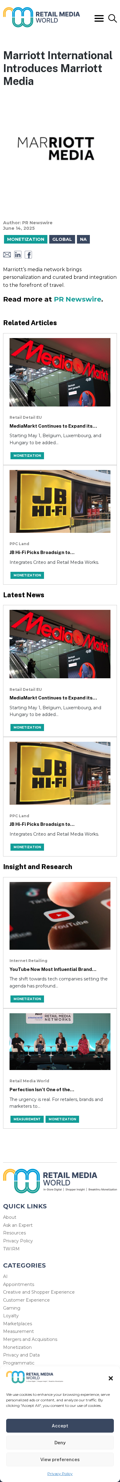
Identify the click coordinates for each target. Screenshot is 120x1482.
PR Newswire (77, 299)
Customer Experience (26, 1300)
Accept (60, 1425)
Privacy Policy (60, 1473)
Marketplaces (17, 1323)
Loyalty (11, 1315)
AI (5, 1276)
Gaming (11, 1308)
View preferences (60, 1459)
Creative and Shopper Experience (39, 1292)
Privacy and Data (21, 1355)
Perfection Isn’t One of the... (42, 1089)
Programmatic (18, 1363)
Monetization (17, 1347)
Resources (14, 1233)
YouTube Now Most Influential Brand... (53, 969)
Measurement (18, 1331)
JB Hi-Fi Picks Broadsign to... (42, 552)
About (9, 1217)
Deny (60, 1442)
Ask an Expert (18, 1225)
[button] (111, 1378)
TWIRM (11, 1249)
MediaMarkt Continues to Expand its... (53, 426)
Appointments (18, 1284)
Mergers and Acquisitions (30, 1339)
